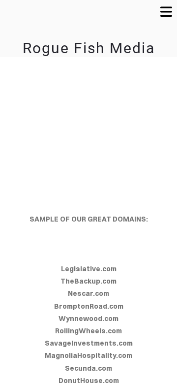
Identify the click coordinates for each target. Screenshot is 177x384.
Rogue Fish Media (89, 48)
